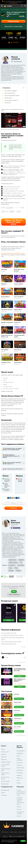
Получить (13, 508)
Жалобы (19, 783)
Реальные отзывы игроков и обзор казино (13, 502)
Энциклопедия (4, 784)
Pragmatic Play (17, 272)
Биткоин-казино (5, 781)
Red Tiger (3, 298)
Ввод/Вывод (20, 753)
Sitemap (19, 816)
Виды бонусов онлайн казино (8, 644)
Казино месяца (20, 767)
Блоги (18, 780)
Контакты (19, 809)
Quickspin (16, 351)
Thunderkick (17, 364)
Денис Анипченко (18, 61)
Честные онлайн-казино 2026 (8, 633)
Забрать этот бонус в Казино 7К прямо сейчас (13, 222)
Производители (21, 750)
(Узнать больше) (10, 841)
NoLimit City (4, 311)
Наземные (19, 765)
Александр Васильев (11, 576)
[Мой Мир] (10, 498)
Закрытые (3, 754)
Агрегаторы (20, 762)
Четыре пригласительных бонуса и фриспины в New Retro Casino (20, 669)
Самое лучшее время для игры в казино (11, 641)
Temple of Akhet (17, 702)
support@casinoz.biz (13, 3)
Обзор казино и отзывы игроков (13, 26)
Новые (3, 749)
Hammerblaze (17, 710)
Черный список (5, 752)
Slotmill (3, 285)
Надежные (4, 759)
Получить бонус (13, 21)
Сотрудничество (5, 790)
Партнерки (4, 795)
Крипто (18, 756)
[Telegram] (14, 498)
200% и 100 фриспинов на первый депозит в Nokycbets (19, 680)
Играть (8, 620)
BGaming (3, 271)
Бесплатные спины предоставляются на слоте (13, 253)
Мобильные (20, 778)
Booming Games (18, 338)
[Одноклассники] (12, 498)
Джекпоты (3, 757)
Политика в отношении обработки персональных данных (20, 801)
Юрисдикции (20, 770)
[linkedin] (11, 528)
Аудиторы (19, 775)
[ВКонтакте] (19, 498)
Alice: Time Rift (17, 726)
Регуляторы (20, 772)
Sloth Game (16, 694)
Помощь (19, 806)
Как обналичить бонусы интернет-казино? (12, 635)
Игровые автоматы (6, 762)
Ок (23, 840)
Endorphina (16, 695)
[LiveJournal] (8, 498)
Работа (3, 792)
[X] (16, 498)
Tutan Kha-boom (17, 718)
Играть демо (8, 266)
